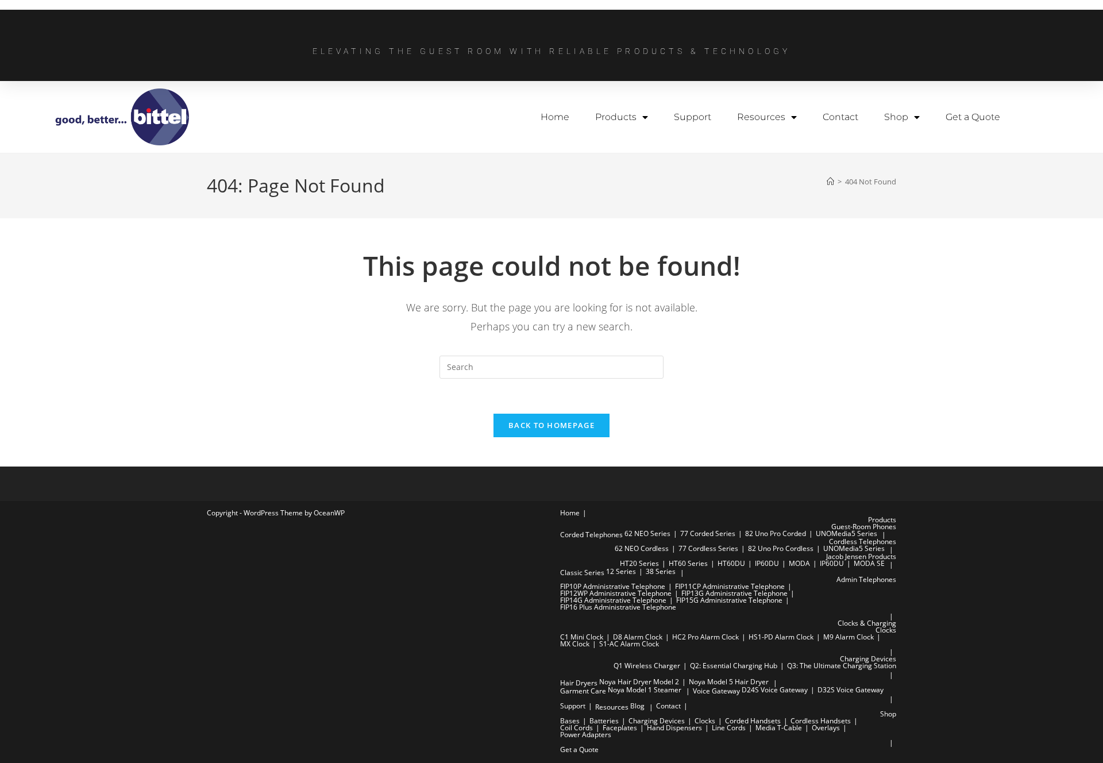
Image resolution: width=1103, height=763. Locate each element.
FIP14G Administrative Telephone (613, 600)
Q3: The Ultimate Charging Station (841, 665)
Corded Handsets (753, 721)
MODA (799, 563)
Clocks (886, 630)
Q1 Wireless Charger (647, 665)
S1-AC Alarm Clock (629, 644)
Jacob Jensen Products (861, 556)
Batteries (604, 721)
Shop (896, 116)
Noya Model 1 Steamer (644, 690)
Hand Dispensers (674, 728)
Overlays (826, 728)
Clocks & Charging (867, 623)
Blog (637, 706)
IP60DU (767, 563)
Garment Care (583, 691)
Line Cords (729, 728)
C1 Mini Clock (581, 637)
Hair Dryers (578, 683)
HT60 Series (688, 563)
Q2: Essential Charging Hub (733, 665)
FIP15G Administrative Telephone (729, 600)
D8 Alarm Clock (637, 637)
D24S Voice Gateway (775, 690)
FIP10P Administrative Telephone (612, 586)
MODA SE (869, 563)
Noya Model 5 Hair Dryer (729, 682)
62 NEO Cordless (642, 548)
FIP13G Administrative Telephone (734, 593)
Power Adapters (585, 734)
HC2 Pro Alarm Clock (705, 637)
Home (555, 116)
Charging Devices (868, 659)
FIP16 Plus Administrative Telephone (618, 607)
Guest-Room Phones (863, 526)
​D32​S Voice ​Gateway (850, 690)
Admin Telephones (866, 579)
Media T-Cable (778, 728)
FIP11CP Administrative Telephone (730, 586)
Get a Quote (973, 116)
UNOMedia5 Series (846, 533)
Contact (840, 116)
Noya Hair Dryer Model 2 (639, 682)
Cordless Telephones (862, 541)
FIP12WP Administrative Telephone (616, 593)
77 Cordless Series (708, 548)
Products (616, 116)
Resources (761, 116)
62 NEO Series (647, 533)
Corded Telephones (591, 535)
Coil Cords (576, 728)
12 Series (621, 571)
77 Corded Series (707, 533)
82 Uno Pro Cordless (780, 548)
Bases (570, 721)
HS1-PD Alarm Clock (781, 637)
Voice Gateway (716, 691)
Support (692, 116)
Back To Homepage (551, 425)
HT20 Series (639, 563)
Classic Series (582, 572)
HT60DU (731, 563)
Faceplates (620, 728)
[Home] (830, 181)
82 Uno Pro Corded (775, 533)
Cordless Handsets (820, 721)
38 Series (661, 571)
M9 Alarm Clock (848, 637)
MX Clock (574, 644)
